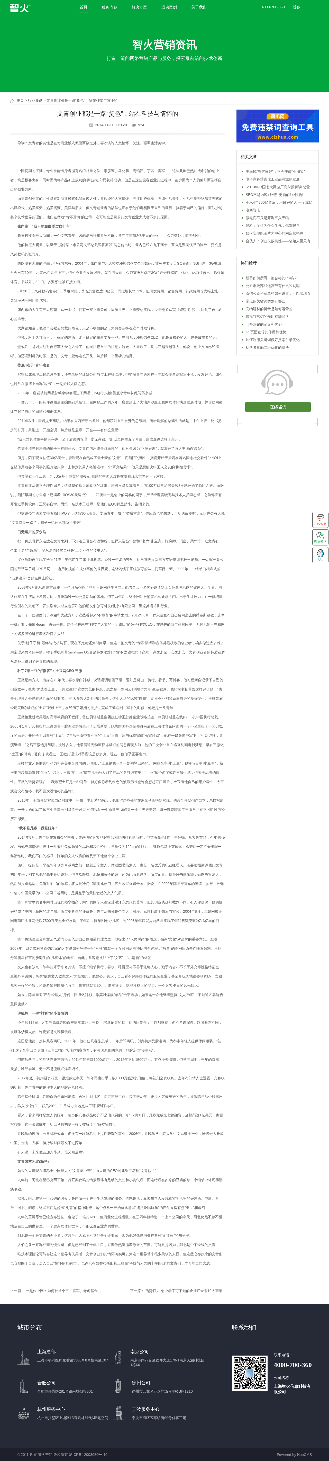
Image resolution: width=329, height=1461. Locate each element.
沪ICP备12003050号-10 (88, 1455)
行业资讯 (35, 100)
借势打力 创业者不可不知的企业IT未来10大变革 (183, 1291)
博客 (296, 7)
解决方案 (139, 7)
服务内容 (109, 7)
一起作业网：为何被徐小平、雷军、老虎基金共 (63, 1291)
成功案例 (169, 7)
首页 (83, 7)
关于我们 (199, 7)
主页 (20, 100)
